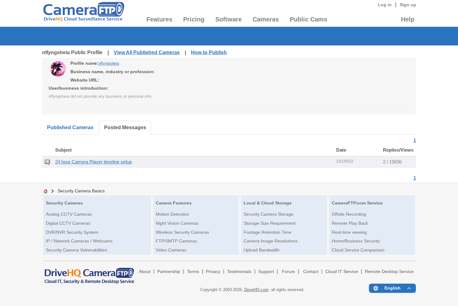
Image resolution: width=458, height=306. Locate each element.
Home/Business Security (356, 240)
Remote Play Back (350, 223)
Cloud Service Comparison (358, 249)
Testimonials (239, 271)
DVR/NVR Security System (72, 232)
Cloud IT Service (341, 271)
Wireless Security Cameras (182, 232)
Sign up (408, 4)
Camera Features (174, 202)
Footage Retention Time (267, 232)
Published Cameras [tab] (70, 127)
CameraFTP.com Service (357, 202)
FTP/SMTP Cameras (176, 240)
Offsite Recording (349, 214)
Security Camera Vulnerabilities (76, 249)
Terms (193, 271)
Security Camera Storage (268, 214)
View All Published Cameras (147, 52)
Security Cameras (64, 202)
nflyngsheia (108, 63)
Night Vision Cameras (177, 223)
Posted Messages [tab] (125, 127)
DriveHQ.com (256, 289)
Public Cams (308, 19)
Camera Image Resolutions (271, 240)
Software (228, 19)
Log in (385, 4)
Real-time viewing (349, 232)
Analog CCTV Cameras (69, 214)
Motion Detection (172, 214)
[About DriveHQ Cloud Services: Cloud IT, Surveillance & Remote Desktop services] (89, 273)
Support (266, 271)
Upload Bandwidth (261, 249)
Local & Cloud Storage (268, 202)
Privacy (213, 271)
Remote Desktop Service (389, 271)
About (144, 271)
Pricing (193, 19)
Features (159, 19)
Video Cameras (171, 249)
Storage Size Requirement (270, 223)
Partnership (168, 271)
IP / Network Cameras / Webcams (79, 240)
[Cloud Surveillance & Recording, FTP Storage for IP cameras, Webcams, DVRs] (83, 13)
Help (407, 19)
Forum (288, 271)
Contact (310, 271)
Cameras (266, 19)
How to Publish (209, 52)
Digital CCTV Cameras (68, 223)
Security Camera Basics (81, 190)
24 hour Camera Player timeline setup (93, 161)
